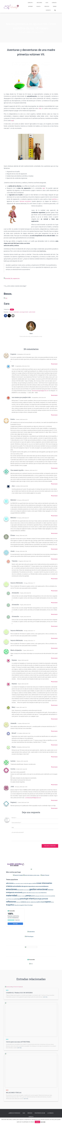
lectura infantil (38, 892)
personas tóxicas (47, 895)
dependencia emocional (35, 886)
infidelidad (50, 889)
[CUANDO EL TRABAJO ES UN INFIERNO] (14, 986)
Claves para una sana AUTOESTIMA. (18, 1042)
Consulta (54, 2)
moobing (23, 895)
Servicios (47, 6)
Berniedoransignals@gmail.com (40, 390)
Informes (30, 6)
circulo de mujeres (27, 883)
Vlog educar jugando (19, 905)
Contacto (48, 10)
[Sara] (31, 326)
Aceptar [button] (37, 1121)
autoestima (18, 883)
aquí (12, 120)
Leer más (42, 1122)
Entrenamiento (20, 889)
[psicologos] (31, 950)
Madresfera (43, 892)
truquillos (10, 905)
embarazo (45, 886)
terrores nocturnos (25, 201)
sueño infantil (32, 312)
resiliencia (23, 902)
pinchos (54, 199)
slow (35, 902)
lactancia (33, 892)
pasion (33, 896)
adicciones (9, 883)
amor (15, 883)
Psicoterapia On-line (40, 1113)
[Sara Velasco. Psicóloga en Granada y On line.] (11, 6)
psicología (17, 899)
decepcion (25, 886)
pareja (28, 895)
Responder (54, 364)
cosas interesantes (44, 883)
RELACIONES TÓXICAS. (14, 1092)
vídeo (40, 108)
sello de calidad (30, 902)
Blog (47, 2)
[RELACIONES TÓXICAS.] (31, 1070)
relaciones (18, 902)
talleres (52, 902)
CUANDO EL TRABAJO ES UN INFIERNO (19, 993)
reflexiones (11, 901)
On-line (38, 6)
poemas (53, 895)
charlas (21, 883)
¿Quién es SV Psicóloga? (14, 1113)
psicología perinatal (41, 899)
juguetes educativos (27, 892)
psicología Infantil (24, 312)
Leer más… (45, 997)
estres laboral (26, 889)
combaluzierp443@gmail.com (33, 797)
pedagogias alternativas (39, 895)
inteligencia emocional (14, 892)
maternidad (16, 312)
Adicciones (39, 2)
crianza (11, 312)
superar (48, 902)
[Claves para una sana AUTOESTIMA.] (31, 1019)
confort (34, 883)
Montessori (19, 895)
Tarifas (54, 6)
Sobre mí (30, 2)
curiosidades (16, 886)
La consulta (50, 1113)
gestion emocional (38, 889)
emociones (11, 889)
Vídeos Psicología (28, 905)
